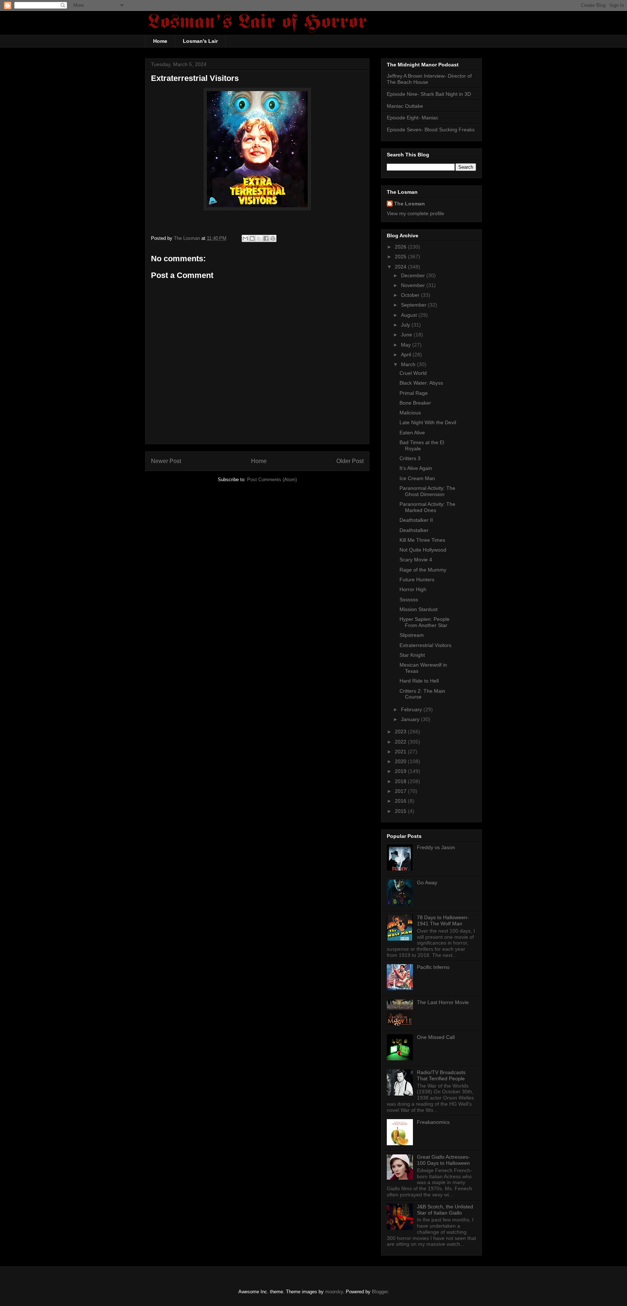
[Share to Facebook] (266, 238)
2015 (401, 811)
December (413, 275)
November (413, 285)
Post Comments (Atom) (272, 479)
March (409, 364)
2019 (401, 771)
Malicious (410, 412)
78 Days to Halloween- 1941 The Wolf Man (443, 920)
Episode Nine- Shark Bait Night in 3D (429, 94)
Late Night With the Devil (427, 422)
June (407, 334)
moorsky (334, 1291)
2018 (401, 781)
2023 (401, 731)
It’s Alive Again (415, 468)
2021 (401, 751)
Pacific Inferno (433, 967)
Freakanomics (433, 1122)
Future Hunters (416, 579)
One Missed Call (436, 1037)
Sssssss (408, 599)
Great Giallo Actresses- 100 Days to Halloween (443, 1160)
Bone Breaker (415, 403)
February (412, 709)
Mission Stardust (418, 609)
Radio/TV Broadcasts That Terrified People (441, 1075)
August (409, 315)
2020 (401, 761)
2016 (401, 801)
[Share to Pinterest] (272, 238)
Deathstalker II (416, 520)
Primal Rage (413, 393)
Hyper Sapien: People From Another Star (424, 622)
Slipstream (411, 635)
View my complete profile (415, 213)
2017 (401, 791)
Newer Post (166, 461)
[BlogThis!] (252, 238)
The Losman (409, 203)
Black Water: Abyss (421, 383)
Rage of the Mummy (422, 570)
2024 (401, 267)
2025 (401, 256)
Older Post (350, 461)
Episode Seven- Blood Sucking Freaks (431, 129)
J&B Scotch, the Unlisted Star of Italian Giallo (445, 1210)
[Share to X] (259, 238)
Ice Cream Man (417, 478)
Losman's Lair (200, 41)
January (411, 719)
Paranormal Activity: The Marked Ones (427, 507)
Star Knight (412, 655)
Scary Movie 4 (415, 559)
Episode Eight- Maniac (412, 117)
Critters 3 (410, 458)
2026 (401, 247)
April (407, 354)
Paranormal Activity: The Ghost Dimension (427, 491)
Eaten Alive (412, 432)
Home (160, 41)
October (411, 295)
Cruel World (413, 373)
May (406, 345)
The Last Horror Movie (443, 1002)
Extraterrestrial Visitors (425, 645)
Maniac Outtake (405, 106)
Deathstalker (414, 530)
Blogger (380, 1291)
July (406, 325)
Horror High (412, 589)
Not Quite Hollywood (422, 550)
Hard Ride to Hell (419, 681)
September (414, 305)
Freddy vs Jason (436, 847)
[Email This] (245, 238)
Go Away (427, 882)
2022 (401, 742)
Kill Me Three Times (422, 540)
